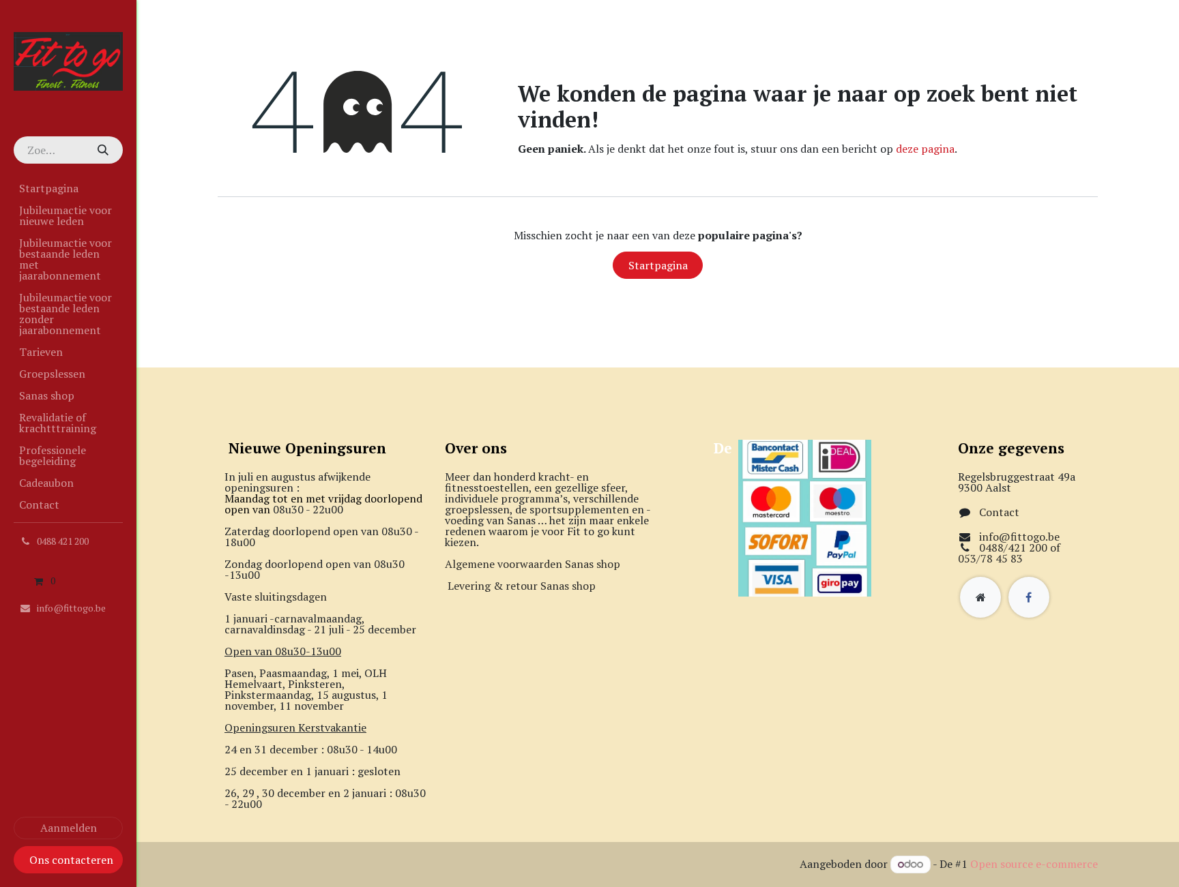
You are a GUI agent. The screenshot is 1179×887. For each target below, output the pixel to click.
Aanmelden (68, 827)
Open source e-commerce (1034, 863)
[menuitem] (68, 188)
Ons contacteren (71, 859)
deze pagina (925, 148)
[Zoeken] (102, 150)
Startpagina (658, 265)
